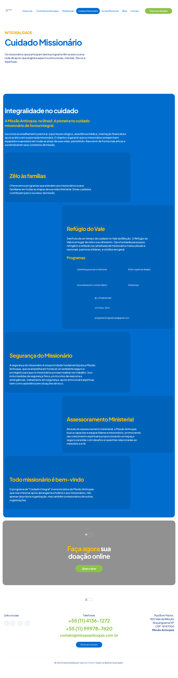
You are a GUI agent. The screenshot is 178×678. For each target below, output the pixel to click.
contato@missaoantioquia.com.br (89, 635)
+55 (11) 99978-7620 (89, 628)
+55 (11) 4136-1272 (89, 620)
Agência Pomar (86, 662)
